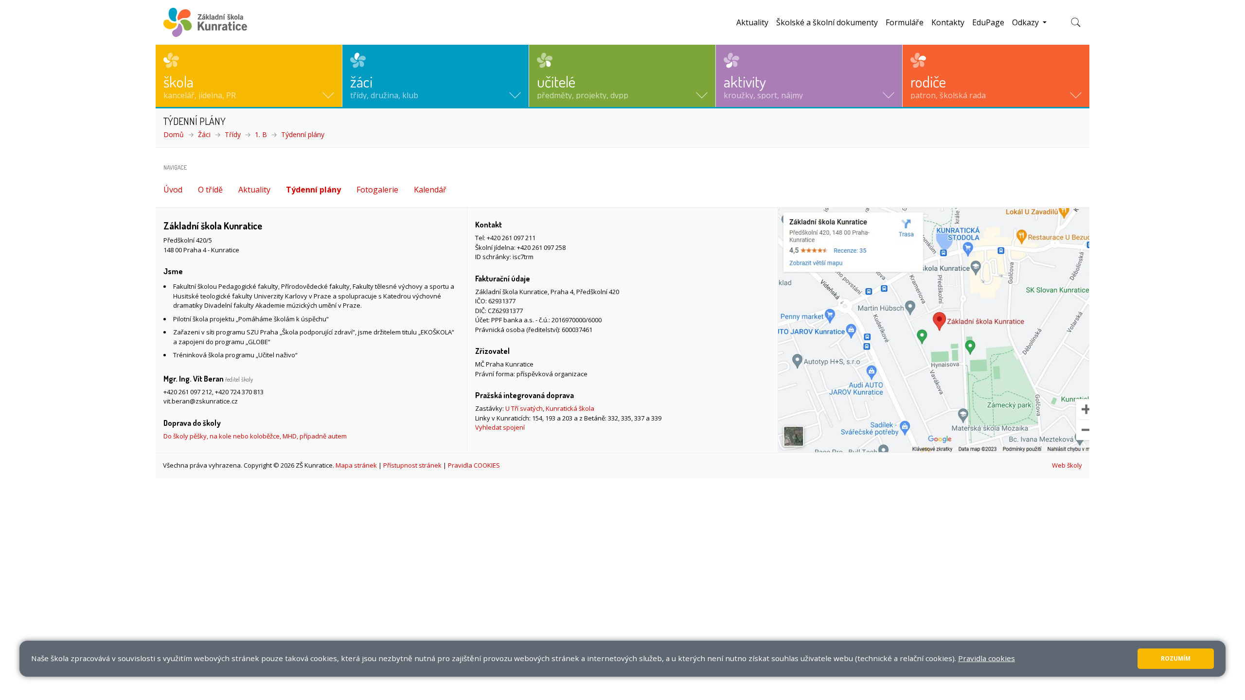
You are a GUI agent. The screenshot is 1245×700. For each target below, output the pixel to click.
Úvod (172, 189)
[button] (249, 76)
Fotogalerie (377, 189)
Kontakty (947, 22)
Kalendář (430, 189)
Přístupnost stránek (412, 465)
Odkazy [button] (1026, 22)
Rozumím (1176, 658)
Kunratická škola (570, 408)
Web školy (1067, 465)
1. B (261, 134)
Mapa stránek (356, 465)
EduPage (988, 22)
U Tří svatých (524, 408)
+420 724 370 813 (239, 391)
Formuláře (905, 22)
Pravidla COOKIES (474, 465)
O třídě (210, 189)
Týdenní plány (302, 134)
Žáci (204, 134)
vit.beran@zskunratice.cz (200, 401)
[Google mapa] (933, 330)
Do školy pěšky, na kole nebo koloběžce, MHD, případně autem (255, 436)
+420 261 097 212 (187, 391)
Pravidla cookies (986, 658)
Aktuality (752, 22)
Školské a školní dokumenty (827, 22)
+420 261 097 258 (541, 247)
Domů (173, 134)
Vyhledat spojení (500, 427)
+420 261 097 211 (511, 237)
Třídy (233, 134)
